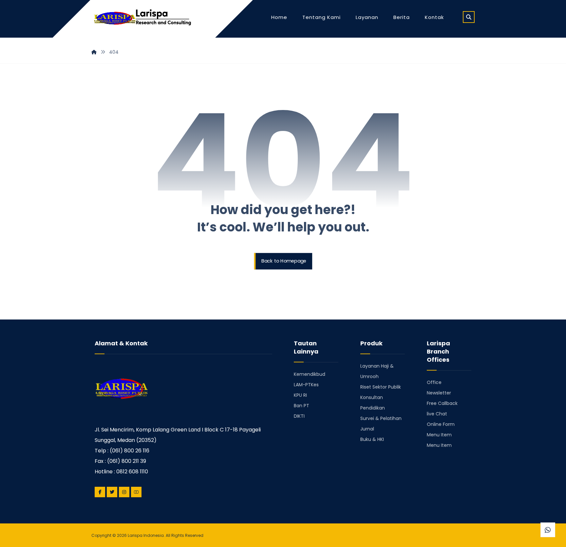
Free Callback (442, 403)
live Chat (437, 413)
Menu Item (439, 434)
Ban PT (301, 405)
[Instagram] (124, 492)
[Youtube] (136, 492)
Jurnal (367, 429)
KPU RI (300, 395)
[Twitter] (112, 492)
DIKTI (299, 416)
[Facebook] (100, 492)
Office (434, 382)
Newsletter (439, 393)
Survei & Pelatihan (381, 418)
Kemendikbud (309, 374)
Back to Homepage (283, 261)
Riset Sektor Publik (380, 387)
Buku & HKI (372, 439)
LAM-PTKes (306, 384)
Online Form (441, 424)
